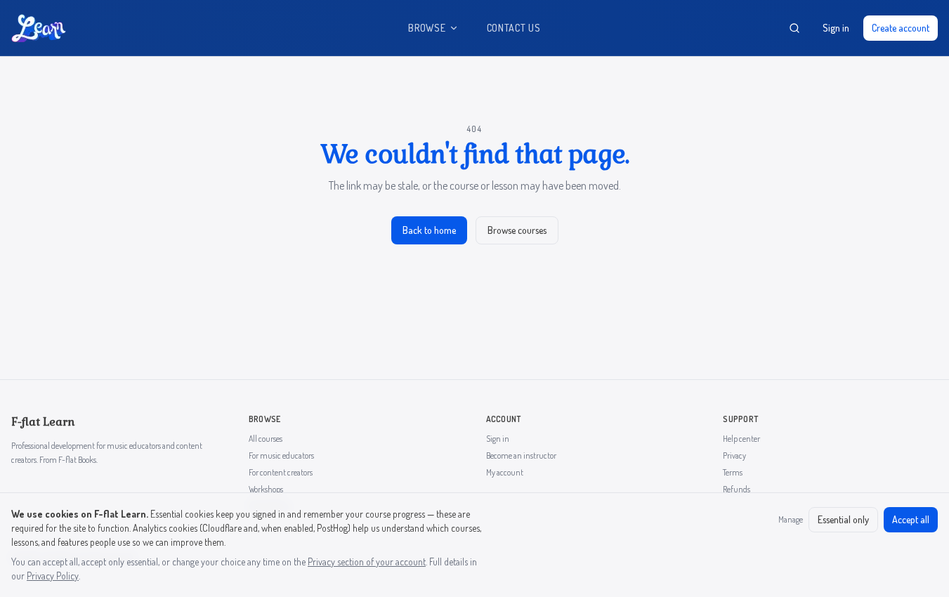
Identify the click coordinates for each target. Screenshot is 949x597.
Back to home (429, 230)
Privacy (734, 455)
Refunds (736, 489)
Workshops (266, 489)
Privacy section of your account (367, 562)
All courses (265, 438)
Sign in (836, 28)
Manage (790, 519)
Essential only (843, 519)
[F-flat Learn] (38, 28)
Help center (741, 438)
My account (504, 472)
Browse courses (517, 230)
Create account (900, 28)
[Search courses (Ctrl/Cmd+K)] (794, 28)
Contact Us (514, 28)
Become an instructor (521, 455)
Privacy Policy (53, 576)
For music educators (281, 455)
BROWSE (426, 28)
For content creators (281, 472)
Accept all (910, 519)
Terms (732, 472)
